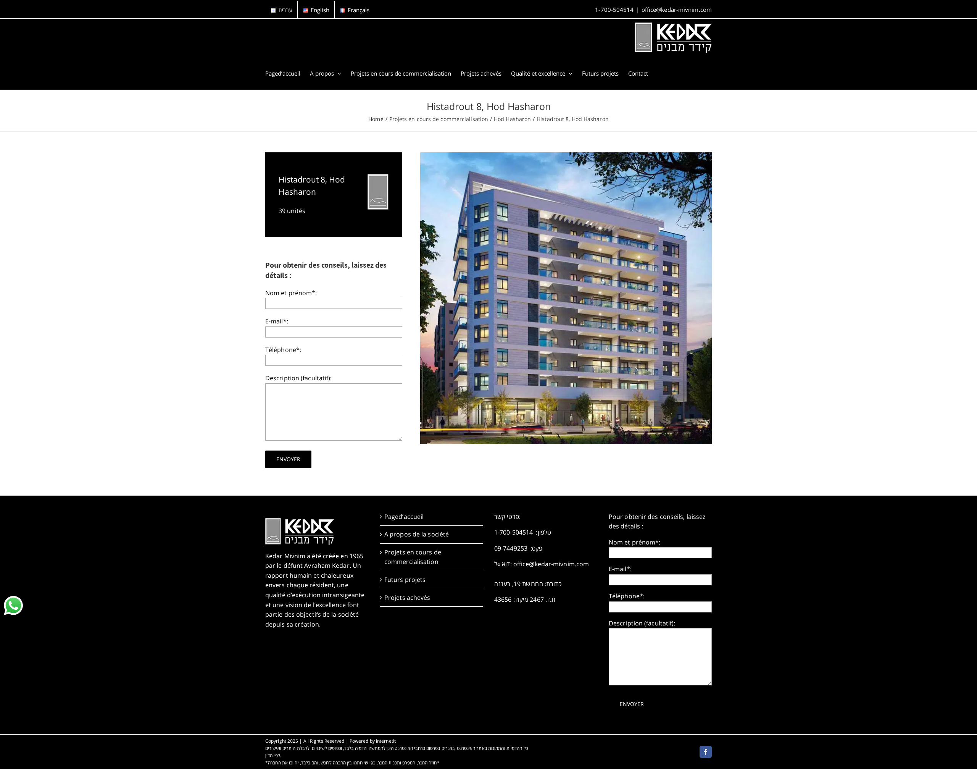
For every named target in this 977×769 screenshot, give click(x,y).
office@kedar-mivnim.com (677, 9)
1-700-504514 (614, 9)
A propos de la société (416, 534)
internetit (386, 741)
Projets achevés (407, 597)
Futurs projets (405, 579)
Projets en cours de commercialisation (412, 557)
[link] (13, 605)
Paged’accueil (404, 516)
